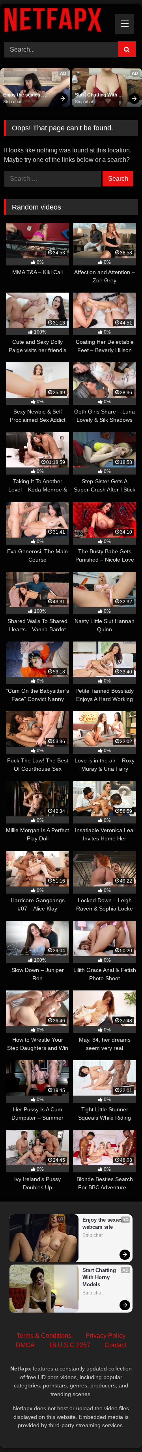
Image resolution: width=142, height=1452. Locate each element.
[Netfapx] (58, 21)
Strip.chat (12, 101)
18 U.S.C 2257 (69, 1345)
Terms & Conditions (44, 1335)
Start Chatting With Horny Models (96, 95)
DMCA (25, 1345)
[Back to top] (117, 1428)
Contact (115, 1345)
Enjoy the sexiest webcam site (23, 95)
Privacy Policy (105, 1335)
